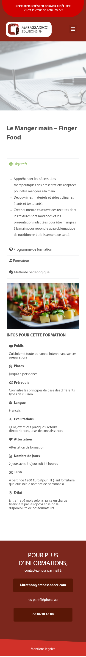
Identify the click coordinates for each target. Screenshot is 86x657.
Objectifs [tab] (20, 164)
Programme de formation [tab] (32, 250)
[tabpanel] (43, 207)
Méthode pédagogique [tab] (31, 272)
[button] (73, 29)
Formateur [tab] (20, 261)
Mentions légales (43, 649)
